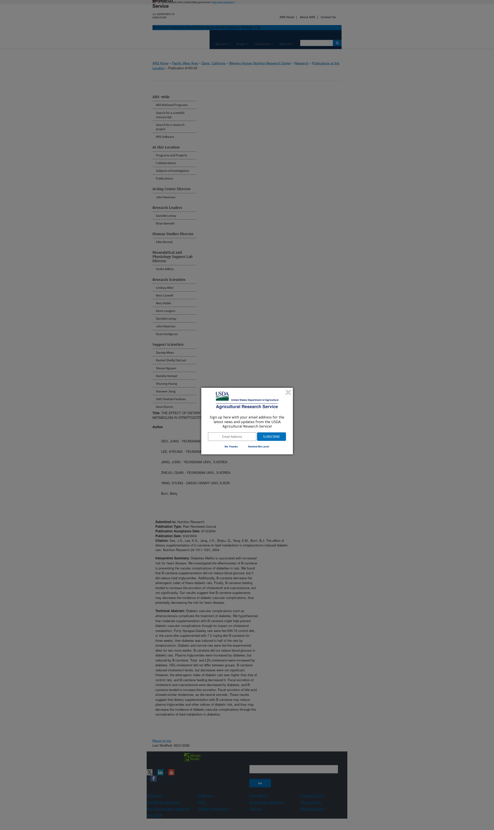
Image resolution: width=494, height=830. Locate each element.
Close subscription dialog (288, 392)
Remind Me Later (258, 446)
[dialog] (247, 421)
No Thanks (231, 446)
